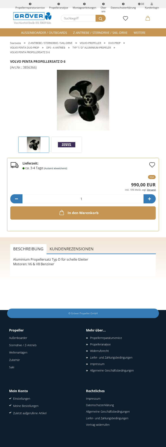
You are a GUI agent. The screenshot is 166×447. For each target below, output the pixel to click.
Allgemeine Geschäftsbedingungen (112, 370)
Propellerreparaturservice (30, 7)
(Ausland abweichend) (55, 168)
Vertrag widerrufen (98, 425)
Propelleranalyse (58, 7)
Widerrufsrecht (99, 351)
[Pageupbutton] (155, 441)
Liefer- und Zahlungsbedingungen (111, 357)
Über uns (103, 7)
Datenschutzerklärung (123, 7)
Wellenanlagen (18, 352)
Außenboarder (18, 338)
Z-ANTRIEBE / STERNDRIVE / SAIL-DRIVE (100, 33)
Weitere (140, 33)
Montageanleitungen (84, 7)
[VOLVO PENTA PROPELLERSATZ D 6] (83, 100)
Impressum (97, 364)
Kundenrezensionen (72, 249)
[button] (148, 18)
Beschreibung (28, 249)
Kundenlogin (151, 7)
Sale (11, 367)
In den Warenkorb (83, 212)
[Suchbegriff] (101, 18)
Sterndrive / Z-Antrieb (22, 345)
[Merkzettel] (125, 18)
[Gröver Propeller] (32, 18)
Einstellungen (21, 398)
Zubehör (14, 360)
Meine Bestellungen (25, 406)
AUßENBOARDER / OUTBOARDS (44, 33)
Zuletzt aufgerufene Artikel (30, 413)
